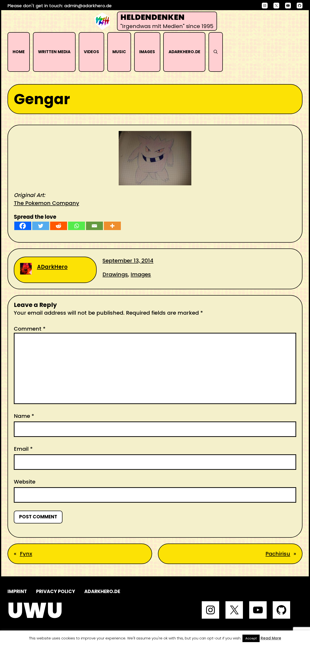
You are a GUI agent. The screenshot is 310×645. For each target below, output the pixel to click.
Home (19, 52)
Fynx (26, 554)
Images (147, 52)
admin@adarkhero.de (88, 6)
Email (23, 449)
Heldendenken (152, 17)
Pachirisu (277, 554)
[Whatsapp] (76, 226)
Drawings (115, 274)
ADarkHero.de (184, 52)
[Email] (94, 226)
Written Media (54, 52)
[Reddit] (58, 226)
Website (24, 482)
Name (24, 416)
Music (119, 52)
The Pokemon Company (46, 203)
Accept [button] (251, 638)
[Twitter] (40, 226)
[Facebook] (22, 226)
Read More (271, 638)
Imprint (17, 591)
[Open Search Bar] (216, 52)
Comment (30, 329)
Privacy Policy (55, 591)
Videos (91, 52)
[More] (112, 226)
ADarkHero (52, 267)
